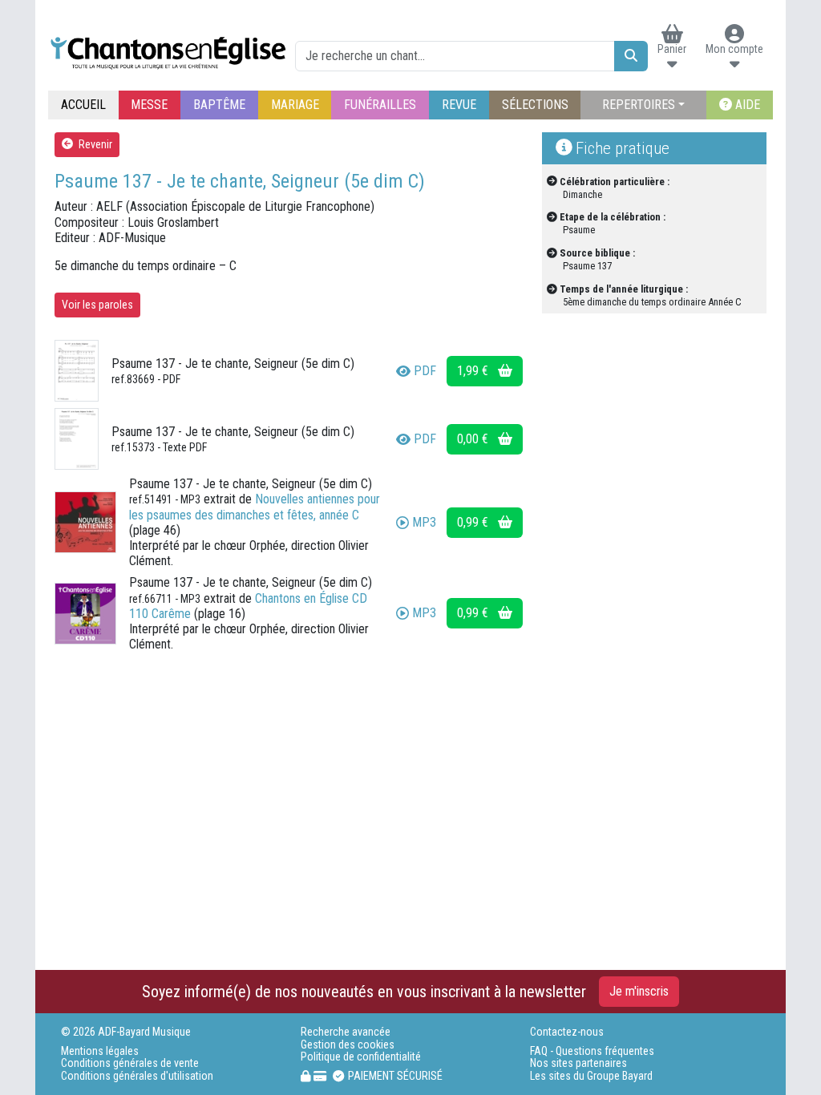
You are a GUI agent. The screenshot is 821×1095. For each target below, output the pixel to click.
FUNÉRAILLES (380, 104)
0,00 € (474, 438)
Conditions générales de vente (130, 1063)
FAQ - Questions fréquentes (592, 1051)
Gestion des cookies (347, 1045)
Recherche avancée (345, 1032)
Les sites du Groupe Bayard (591, 1076)
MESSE (149, 104)
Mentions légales (100, 1051)
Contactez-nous (567, 1032)
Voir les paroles (97, 304)
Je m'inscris (639, 991)
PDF (425, 370)
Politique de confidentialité (361, 1057)
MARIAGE (295, 104)
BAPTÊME (219, 104)
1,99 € (474, 370)
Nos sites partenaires (578, 1063)
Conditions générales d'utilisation (137, 1076)
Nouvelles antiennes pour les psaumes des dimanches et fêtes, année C (254, 506)
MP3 (424, 522)
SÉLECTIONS (535, 104)
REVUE (459, 104)
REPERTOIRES (638, 104)
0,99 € (474, 522)
